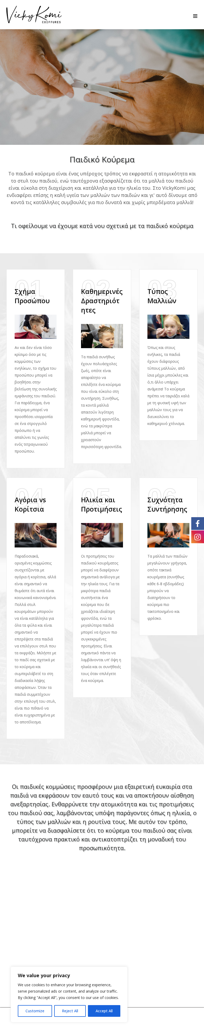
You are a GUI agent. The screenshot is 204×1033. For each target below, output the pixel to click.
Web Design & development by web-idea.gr (141, 1020)
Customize (35, 1010)
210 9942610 (161, 950)
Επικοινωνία (21, 936)
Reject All (70, 1010)
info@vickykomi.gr (167, 967)
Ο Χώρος (16, 926)
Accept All (104, 1010)
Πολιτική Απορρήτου (31, 945)
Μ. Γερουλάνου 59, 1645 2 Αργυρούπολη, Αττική (165, 933)
